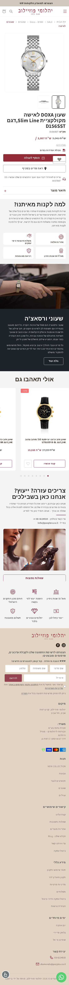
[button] (65, 11)
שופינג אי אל (59, 939)
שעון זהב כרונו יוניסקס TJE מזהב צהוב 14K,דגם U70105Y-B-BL (45, 441)
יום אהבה (61, 925)
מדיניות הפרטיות (54, 688)
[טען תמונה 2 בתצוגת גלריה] (43, 102)
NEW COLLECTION (57, 766)
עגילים (62, 795)
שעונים (22, 21)
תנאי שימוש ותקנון (56, 869)
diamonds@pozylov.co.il (53, 964)
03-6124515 (60, 957)
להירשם (13, 678)
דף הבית (61, 21)
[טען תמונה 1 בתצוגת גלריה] (58, 102)
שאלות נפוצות (34, 578)
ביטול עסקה (60, 850)
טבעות (62, 773)
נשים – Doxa (36, 21)
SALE (49, 21)
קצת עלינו (61, 814)
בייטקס (9, 978)
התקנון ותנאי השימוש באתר (23, 684)
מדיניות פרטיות (58, 884)
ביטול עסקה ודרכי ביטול (54, 898)
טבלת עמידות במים (50, 150)
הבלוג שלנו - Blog (57, 836)
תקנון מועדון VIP (57, 877)
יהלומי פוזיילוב (34, 978)
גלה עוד (54, 361)
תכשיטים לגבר (58, 780)
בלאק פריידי (59, 932)
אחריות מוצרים (58, 829)
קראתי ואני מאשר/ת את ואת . (33, 686)
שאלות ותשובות (58, 821)
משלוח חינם (61, 145)
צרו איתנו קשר (58, 843)
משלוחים (61, 891)
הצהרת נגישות (58, 906)
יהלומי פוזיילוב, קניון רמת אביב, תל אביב (53, 711)
